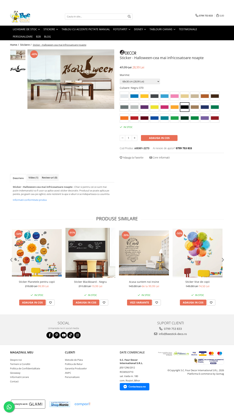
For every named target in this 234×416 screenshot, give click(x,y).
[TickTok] (70, 335)
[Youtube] (63, 335)
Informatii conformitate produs (30, 200)
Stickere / (26, 44)
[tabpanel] (70, 79)
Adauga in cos (159, 138)
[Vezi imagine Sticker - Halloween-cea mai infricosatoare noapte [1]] (17, 68)
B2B (38, 36)
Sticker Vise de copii (197, 281)
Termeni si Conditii (20, 364)
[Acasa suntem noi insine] (144, 252)
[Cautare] (129, 17)
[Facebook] (49, 335)
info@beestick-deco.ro (172, 334)
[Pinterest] (56, 335)
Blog (47, 36)
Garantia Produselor (76, 368)
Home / (15, 44)
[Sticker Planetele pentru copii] (37, 253)
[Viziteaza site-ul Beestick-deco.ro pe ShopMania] (60, 404)
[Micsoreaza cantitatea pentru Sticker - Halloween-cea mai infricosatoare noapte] (122, 138)
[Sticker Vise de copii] (197, 253)
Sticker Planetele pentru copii (37, 281)
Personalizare (23, 36)
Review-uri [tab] (49, 177)
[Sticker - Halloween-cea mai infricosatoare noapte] (70, 79)
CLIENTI (70, 352)
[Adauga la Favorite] (50, 302)
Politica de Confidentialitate (25, 368)
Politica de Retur (74, 364)
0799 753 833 (172, 329)
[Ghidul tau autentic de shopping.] (82, 404)
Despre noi (16, 359)
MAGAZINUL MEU (21, 352)
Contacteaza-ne (137, 386)
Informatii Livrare (19, 377)
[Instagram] (77, 335)
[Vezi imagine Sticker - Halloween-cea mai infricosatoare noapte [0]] (17, 55)
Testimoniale (188, 29)
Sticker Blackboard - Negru (90, 281)
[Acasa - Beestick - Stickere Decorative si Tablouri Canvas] (28, 16)
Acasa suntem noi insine (144, 281)
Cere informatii (161, 157)
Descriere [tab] (18, 178)
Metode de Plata (74, 359)
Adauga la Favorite (133, 157)
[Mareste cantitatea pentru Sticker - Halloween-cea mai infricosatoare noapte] (134, 138)
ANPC (68, 372)
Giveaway (15, 372)
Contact (14, 381)
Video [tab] (33, 177)
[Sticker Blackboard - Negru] (90, 253)
